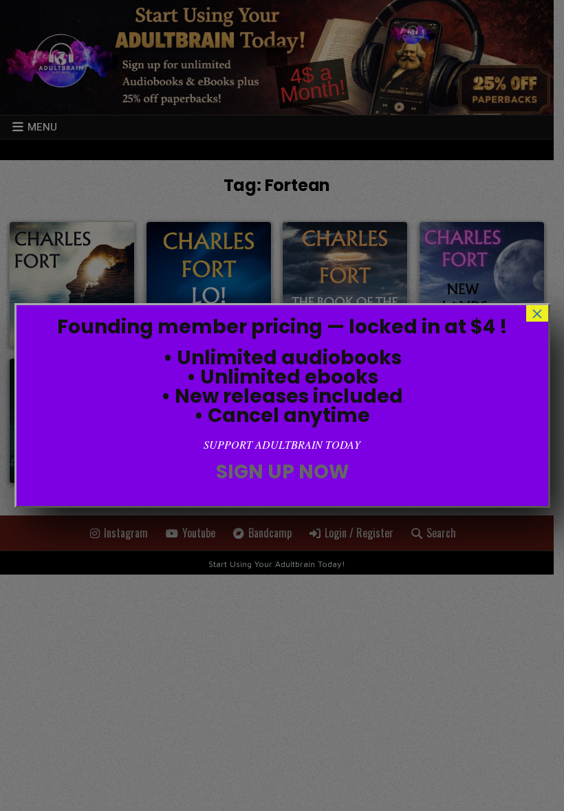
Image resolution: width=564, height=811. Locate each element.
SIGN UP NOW (282, 471)
